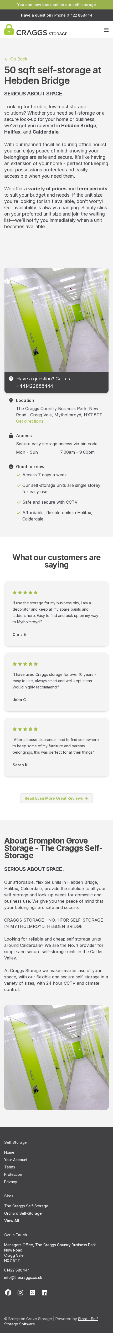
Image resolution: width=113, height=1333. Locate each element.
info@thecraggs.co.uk (23, 1277)
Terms (9, 1167)
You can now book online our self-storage (56, 4)
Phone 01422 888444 (73, 15)
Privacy (10, 1181)
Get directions (29, 421)
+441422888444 (34, 386)
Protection (13, 1174)
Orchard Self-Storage (23, 1213)
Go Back (18, 59)
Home (9, 1152)
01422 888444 (17, 1270)
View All (11, 1220)
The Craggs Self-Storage (26, 1206)
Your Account (15, 1159)
